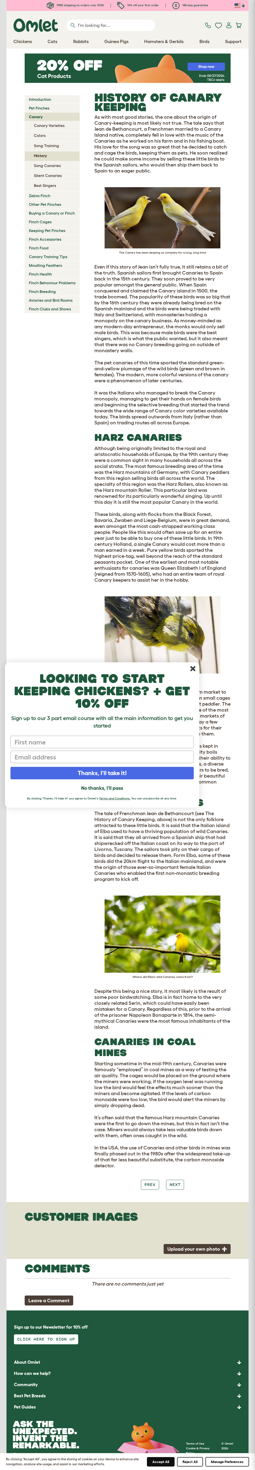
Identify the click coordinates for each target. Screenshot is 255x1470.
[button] (127, 1407)
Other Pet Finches (45, 204)
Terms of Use (195, 1443)
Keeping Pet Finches (47, 230)
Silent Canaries (48, 175)
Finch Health (40, 274)
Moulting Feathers (45, 265)
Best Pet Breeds (30, 1395)
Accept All (160, 1462)
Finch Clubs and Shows (50, 309)
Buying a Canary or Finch (52, 213)
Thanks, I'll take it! (102, 773)
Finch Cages (40, 222)
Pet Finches (39, 108)
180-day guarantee (195, 5)
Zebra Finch (39, 195)
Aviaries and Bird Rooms (50, 300)
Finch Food (39, 248)
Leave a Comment (48, 1300)
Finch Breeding (42, 291)
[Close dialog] (193, 668)
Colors (40, 135)
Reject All (190, 1462)
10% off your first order (143, 5)
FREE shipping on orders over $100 (80, 5)
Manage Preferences (227, 1462)
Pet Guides (25, 1407)
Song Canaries (47, 165)
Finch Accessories (45, 239)
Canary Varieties (49, 125)
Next (175, 1185)
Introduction (40, 99)
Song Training (46, 145)
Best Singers (45, 185)
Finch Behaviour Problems (52, 283)
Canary (36, 116)
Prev (149, 1185)
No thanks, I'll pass (102, 788)
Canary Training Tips (48, 256)
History (40, 155)
